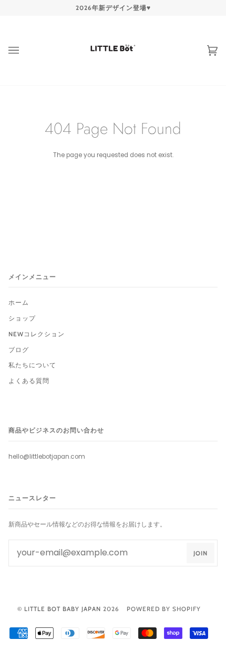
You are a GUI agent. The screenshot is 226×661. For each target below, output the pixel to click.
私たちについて (32, 365)
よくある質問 (28, 381)
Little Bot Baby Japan (62, 609)
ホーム (18, 302)
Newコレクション (36, 334)
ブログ (18, 350)
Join (200, 553)
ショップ (22, 318)
